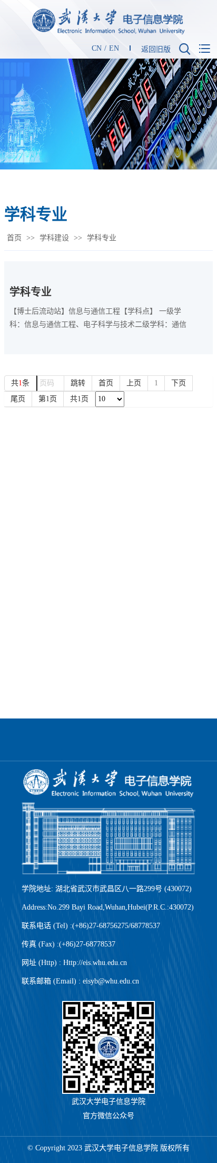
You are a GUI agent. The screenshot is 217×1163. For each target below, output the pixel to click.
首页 (14, 238)
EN (114, 48)
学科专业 (30, 292)
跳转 (78, 383)
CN (97, 48)
